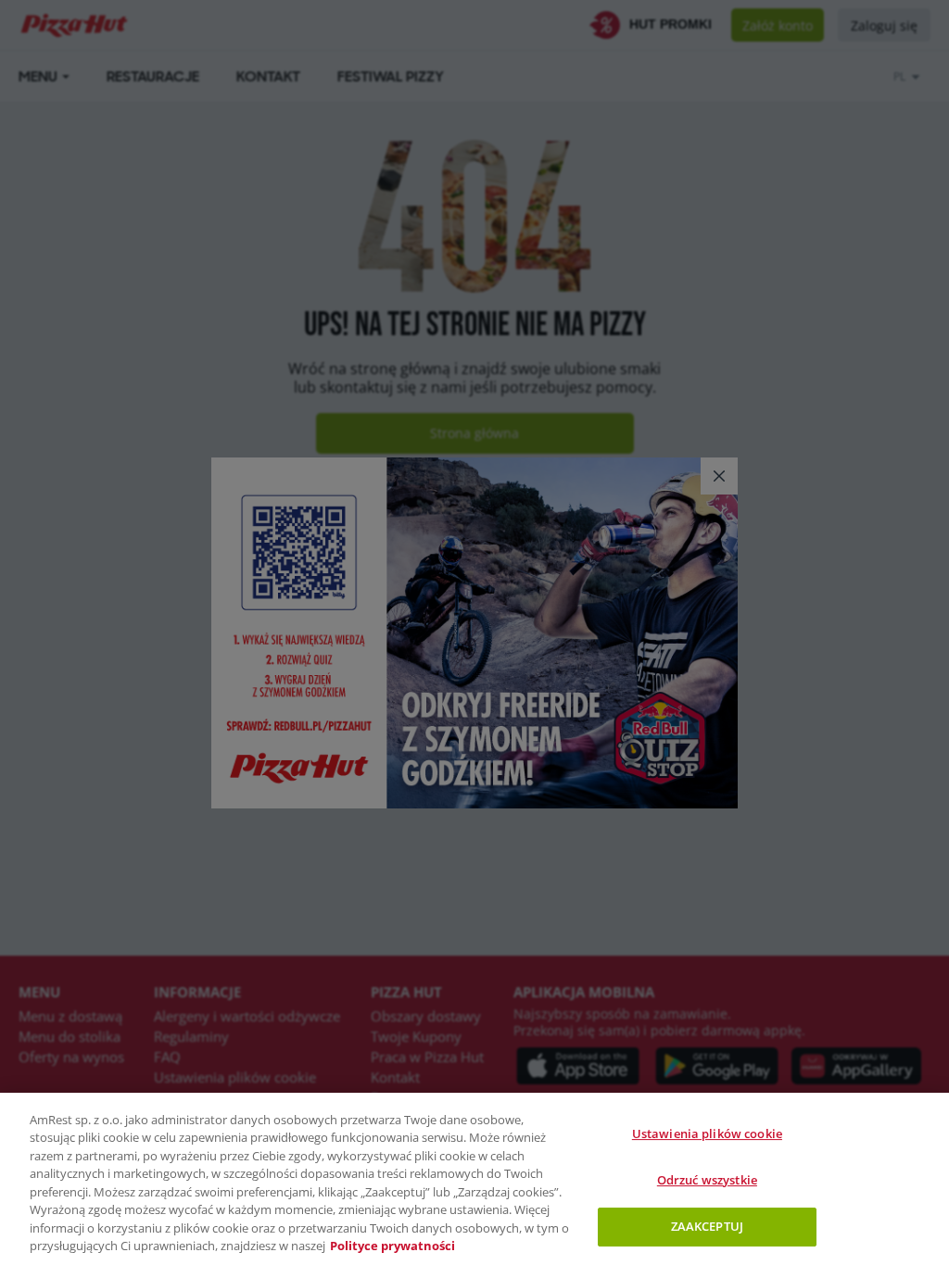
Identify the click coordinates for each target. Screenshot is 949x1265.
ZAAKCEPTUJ (707, 1226)
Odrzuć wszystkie (707, 1179)
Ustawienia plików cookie (707, 1133)
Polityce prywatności (392, 1245)
